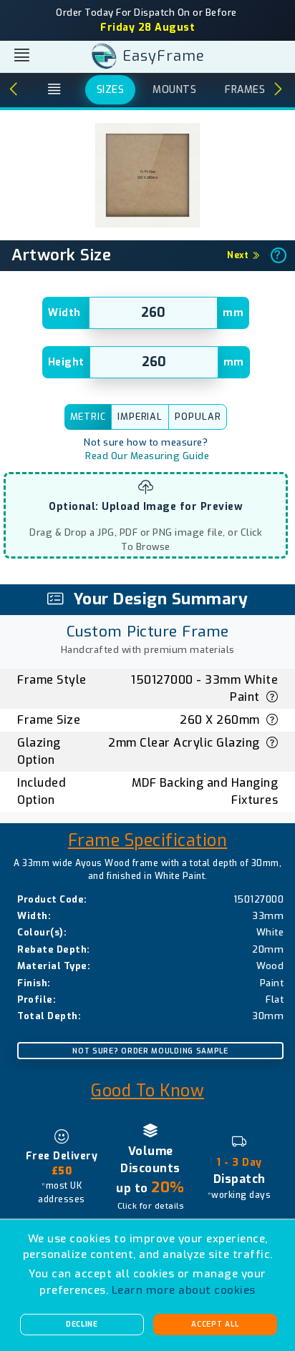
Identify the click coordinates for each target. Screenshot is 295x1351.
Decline (82, 1324)
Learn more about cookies (184, 1290)
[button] (12, 90)
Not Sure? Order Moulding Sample (150, 1051)
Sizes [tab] (111, 90)
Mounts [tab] (174, 90)
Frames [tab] (245, 90)
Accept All (214, 1324)
